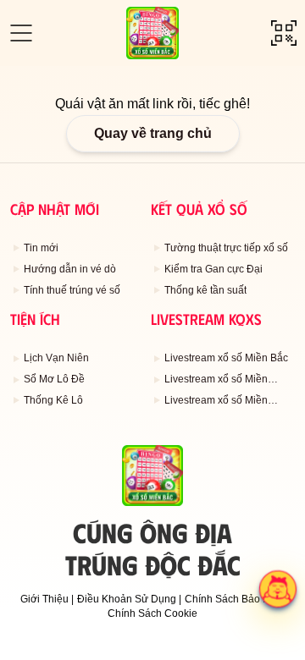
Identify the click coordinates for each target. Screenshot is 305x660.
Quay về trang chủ (153, 133)
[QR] (284, 33)
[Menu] (21, 33)
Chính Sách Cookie (152, 613)
